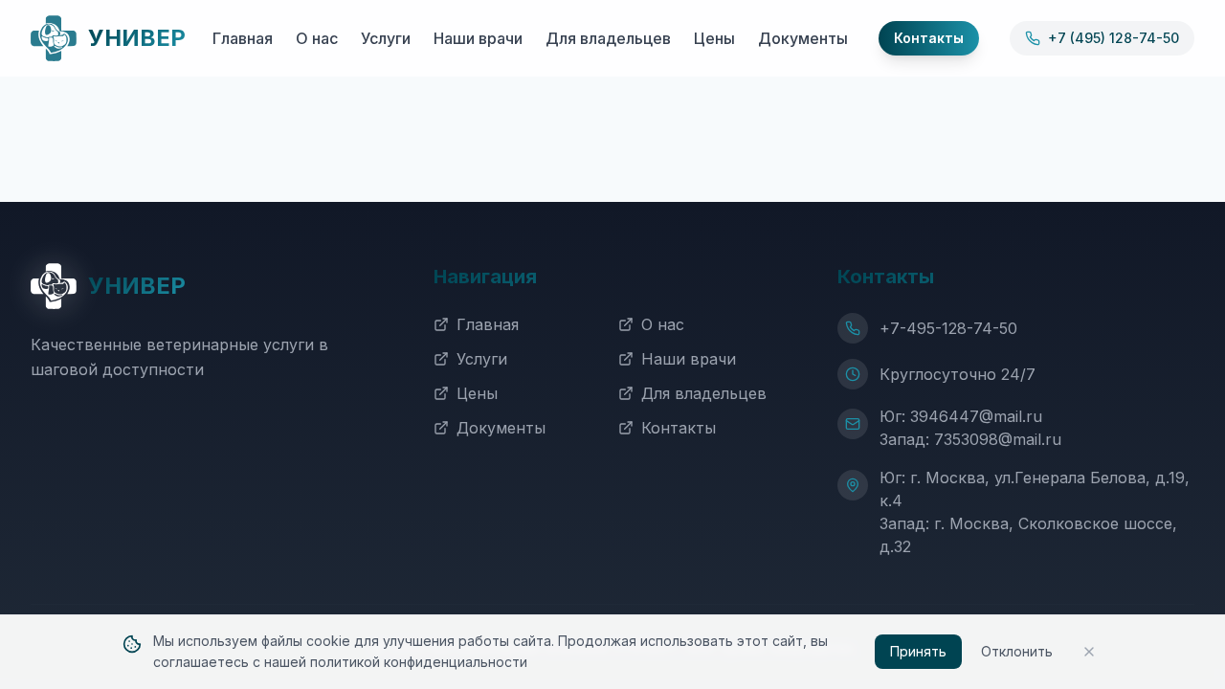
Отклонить (1017, 651)
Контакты (678, 427)
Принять (918, 651)
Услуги (386, 38)
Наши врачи (478, 38)
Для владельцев (608, 38)
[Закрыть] (1089, 651)
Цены (714, 38)
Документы (803, 38)
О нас (317, 38)
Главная (242, 38)
